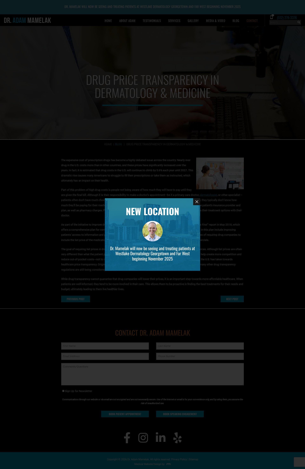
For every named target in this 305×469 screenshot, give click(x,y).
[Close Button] (196, 201)
